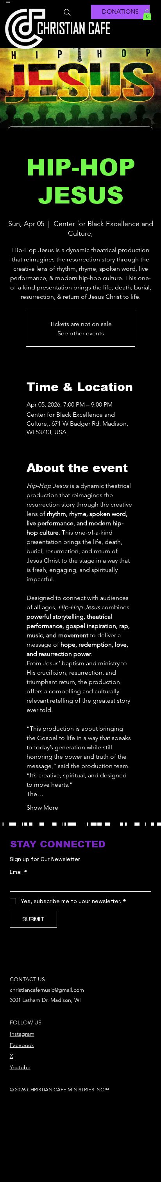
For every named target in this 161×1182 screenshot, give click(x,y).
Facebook (22, 1045)
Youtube (20, 1067)
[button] (147, 14)
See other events (80, 333)
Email (18, 872)
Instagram (22, 1033)
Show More (42, 807)
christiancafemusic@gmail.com (47, 989)
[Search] (67, 12)
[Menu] (8, 2)
